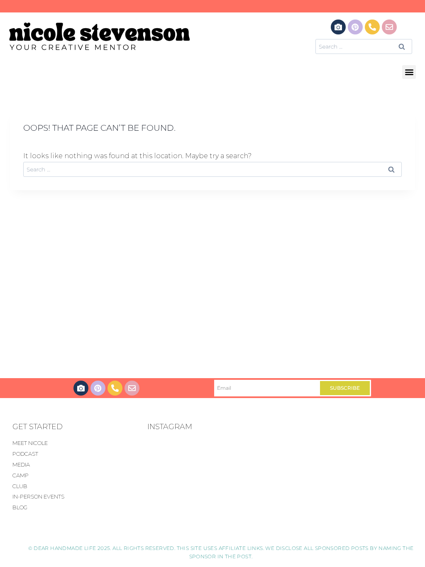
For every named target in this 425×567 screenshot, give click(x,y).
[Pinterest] (355, 27)
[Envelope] (389, 27)
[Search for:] (363, 46)
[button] (409, 72)
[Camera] (338, 27)
